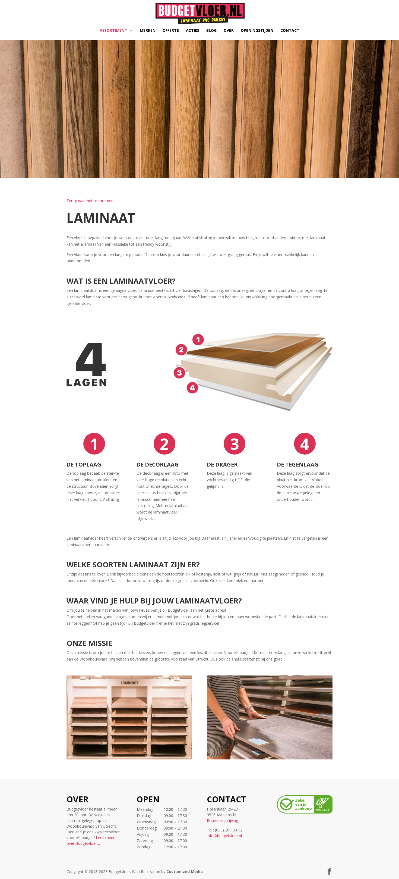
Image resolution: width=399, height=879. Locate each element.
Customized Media (184, 871)
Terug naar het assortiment (90, 200)
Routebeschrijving (222, 820)
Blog (211, 31)
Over (229, 31)
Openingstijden (257, 31)
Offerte (171, 31)
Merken (148, 31)
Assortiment (113, 31)
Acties (192, 31)
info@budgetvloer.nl (224, 835)
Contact (289, 31)
